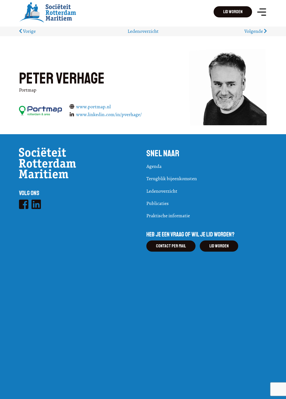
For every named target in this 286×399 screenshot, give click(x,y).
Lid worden (232, 12)
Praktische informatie (168, 215)
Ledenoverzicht (143, 31)
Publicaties (157, 203)
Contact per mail (171, 246)
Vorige (29, 31)
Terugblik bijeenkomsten (171, 178)
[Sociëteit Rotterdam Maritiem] (47, 11)
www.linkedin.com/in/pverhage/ (109, 114)
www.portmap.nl (93, 106)
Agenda (154, 166)
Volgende (254, 31)
